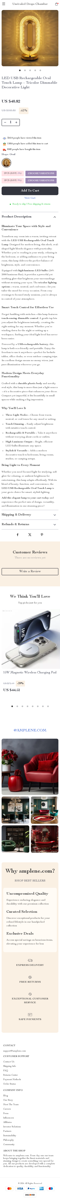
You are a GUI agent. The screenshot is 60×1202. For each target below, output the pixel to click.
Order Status (9, 1084)
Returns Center (10, 1075)
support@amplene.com (14, 1051)
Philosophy (8, 1140)
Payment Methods (12, 1080)
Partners (7, 1131)
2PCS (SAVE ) (12, 173)
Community (9, 1145)
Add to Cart (30, 190)
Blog (5, 1096)
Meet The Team (11, 1105)
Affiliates (7, 1122)
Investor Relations (12, 1127)
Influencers (8, 1118)
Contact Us (8, 1062)
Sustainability (9, 1136)
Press (5, 1113)
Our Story (8, 1100)
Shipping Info (9, 1066)
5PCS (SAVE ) (12, 180)
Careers (7, 1109)
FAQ (5, 1071)
